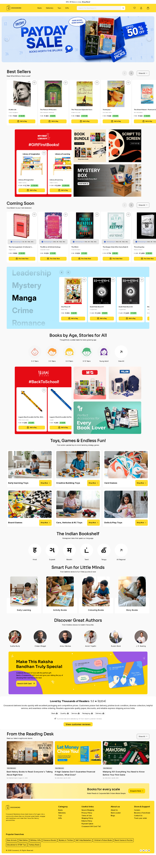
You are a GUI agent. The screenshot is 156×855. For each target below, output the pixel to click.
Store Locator (116, 813)
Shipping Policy (87, 818)
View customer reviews (78, 724)
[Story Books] (132, 591)
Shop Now (44, 483)
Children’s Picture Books (103, 840)
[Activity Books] (60, 591)
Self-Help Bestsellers (83, 840)
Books (39, 8)
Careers (137, 810)
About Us (114, 810)
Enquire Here (135, 791)
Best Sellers (23, 840)
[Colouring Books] (96, 591)
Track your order (140, 818)
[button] (134, 8)
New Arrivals (12, 840)
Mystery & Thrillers (66, 840)
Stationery (49, 8)
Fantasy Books (34, 845)
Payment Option (87, 824)
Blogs (113, 815)
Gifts (67, 8)
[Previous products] (124, 73)
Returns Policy (87, 821)
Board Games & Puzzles (124, 840)
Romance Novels (49, 840)
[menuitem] (39, 8)
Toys (59, 8)
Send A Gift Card (24, 683)
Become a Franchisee (142, 813)
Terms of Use (87, 815)
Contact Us (138, 815)
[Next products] (131, 73)
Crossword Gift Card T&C (91, 826)
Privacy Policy (87, 813)
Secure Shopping (88, 810)
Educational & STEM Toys (16, 845)
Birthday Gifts (35, 840)
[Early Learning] (24, 591)
